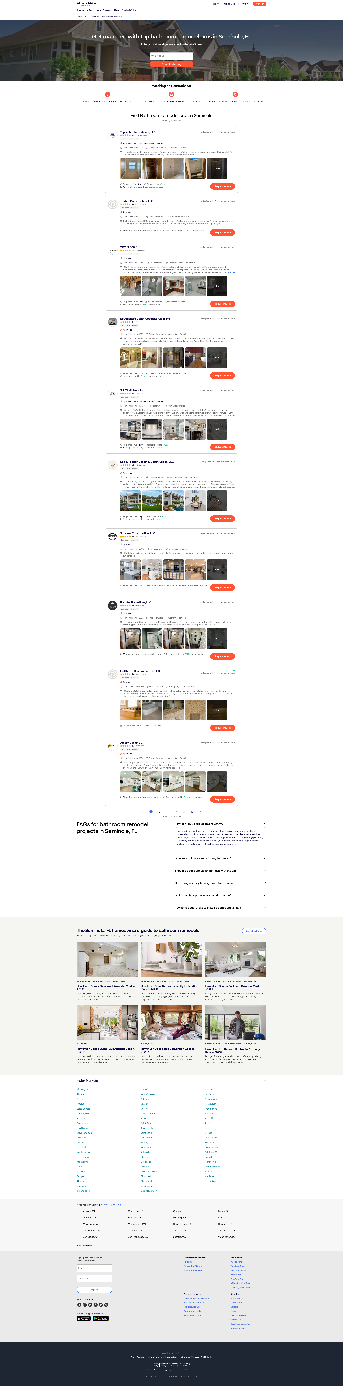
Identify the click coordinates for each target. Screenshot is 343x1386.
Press (233, 1311)
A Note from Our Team (240, 1283)
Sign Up (260, 3)
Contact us (235, 1320)
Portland (209, 1089)
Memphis (210, 1113)
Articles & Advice (129, 10)
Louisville (145, 1089)
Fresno (80, 1104)
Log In (245, 3)
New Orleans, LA (182, 1224)
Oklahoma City (149, 1190)
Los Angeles (83, 1113)
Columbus (146, 1186)
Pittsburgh (210, 1104)
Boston (144, 1104)
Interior (80, 10)
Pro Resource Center (193, 1307)
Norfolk (208, 1157)
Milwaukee (210, 1181)
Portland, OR (135, 1230)
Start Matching (171, 64)
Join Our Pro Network (194, 1302)
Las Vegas (146, 1137)
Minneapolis (147, 1118)
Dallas (208, 1128)
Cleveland (146, 1181)
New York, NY (225, 1224)
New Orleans (148, 1094)
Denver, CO (89, 1217)
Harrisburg (210, 1094)
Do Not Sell (173, 1365)
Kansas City (147, 1128)
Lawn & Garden (104, 10)
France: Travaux (137, 1357)
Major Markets (87, 1081)
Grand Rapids (148, 1113)
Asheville (145, 1152)
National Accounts (192, 1315)
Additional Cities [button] (84, 1245)
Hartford (81, 1147)
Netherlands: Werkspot (189, 1357)
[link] (171, 135)
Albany (144, 1142)
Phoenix (81, 1094)
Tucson (80, 1099)
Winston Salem (149, 1171)
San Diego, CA (91, 1237)
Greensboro (147, 1161)
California (164, 1365)
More (116, 10)
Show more (230, 272)
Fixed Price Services (193, 1270)
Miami (80, 1166)
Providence (211, 1108)
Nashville (209, 1118)
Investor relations (238, 1315)
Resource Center (238, 1270)
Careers (234, 1307)
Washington (83, 1152)
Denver (81, 1142)
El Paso (208, 1133)
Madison (209, 1176)
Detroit (144, 1108)
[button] (130, 168)
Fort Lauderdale (85, 1157)
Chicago (81, 1186)
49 (192, 812)
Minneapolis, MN (137, 1224)
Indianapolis (83, 1190)
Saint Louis (146, 1133)
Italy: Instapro (172, 1357)
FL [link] (86, 17)
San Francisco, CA (138, 1237)
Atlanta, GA (89, 1211)
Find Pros (188, 1262)
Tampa (80, 1176)
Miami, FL (223, 1217)
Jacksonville (83, 1161)
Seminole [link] (95, 17)
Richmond (210, 1161)
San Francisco (84, 1133)
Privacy (156, 1365)
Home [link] (79, 17)
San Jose (81, 1137)
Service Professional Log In (196, 1298)
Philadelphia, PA (91, 1230)
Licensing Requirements (241, 1287)
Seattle (209, 1171)
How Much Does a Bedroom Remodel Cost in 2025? (233, 988)
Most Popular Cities (87, 1204)
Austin (208, 1123)
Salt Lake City (212, 1152)
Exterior (90, 10)
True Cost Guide (238, 1266)
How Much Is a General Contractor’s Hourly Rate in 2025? (232, 1050)
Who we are (236, 1302)
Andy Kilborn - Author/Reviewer (158, 981)
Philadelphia (211, 1099)
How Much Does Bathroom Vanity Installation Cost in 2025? (169, 988)
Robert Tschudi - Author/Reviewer (223, 981)
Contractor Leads (192, 1311)
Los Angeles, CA (182, 1217)
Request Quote (223, 186)
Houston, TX (134, 1217)
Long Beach (83, 1108)
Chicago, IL (179, 1211)
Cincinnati (146, 1176)
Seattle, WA (179, 1237)
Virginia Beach (212, 1166)
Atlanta (81, 1181)
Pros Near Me (236, 1279)
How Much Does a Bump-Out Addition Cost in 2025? (106, 1050)
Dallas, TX (223, 1211)
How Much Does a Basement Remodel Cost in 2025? (106, 988)
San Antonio (211, 1147)
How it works (236, 1298)
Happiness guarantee (240, 1324)
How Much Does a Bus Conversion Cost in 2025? (167, 1050)
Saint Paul (146, 1123)
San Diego (82, 1128)
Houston (209, 1142)
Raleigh (145, 1166)
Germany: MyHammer (155, 1357)
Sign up (94, 1289)
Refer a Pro (235, 1275)
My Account (236, 1262)
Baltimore (146, 1099)
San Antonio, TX (226, 1230)
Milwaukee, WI (91, 1224)
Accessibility (185, 1365)
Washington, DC (227, 1237)
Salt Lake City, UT (182, 1230)
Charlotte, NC (135, 1211)
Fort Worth (211, 1137)
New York (146, 1147)
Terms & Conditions (188, 1370)
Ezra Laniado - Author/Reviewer (94, 981)
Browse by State (110, 1204)
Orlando (81, 1171)
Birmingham (83, 1089)
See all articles (254, 931)
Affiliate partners (238, 1328)
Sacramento (83, 1123)
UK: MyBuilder (206, 1357)
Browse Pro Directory (194, 1266)
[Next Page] (200, 811)
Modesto (81, 1118)
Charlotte (146, 1157)
